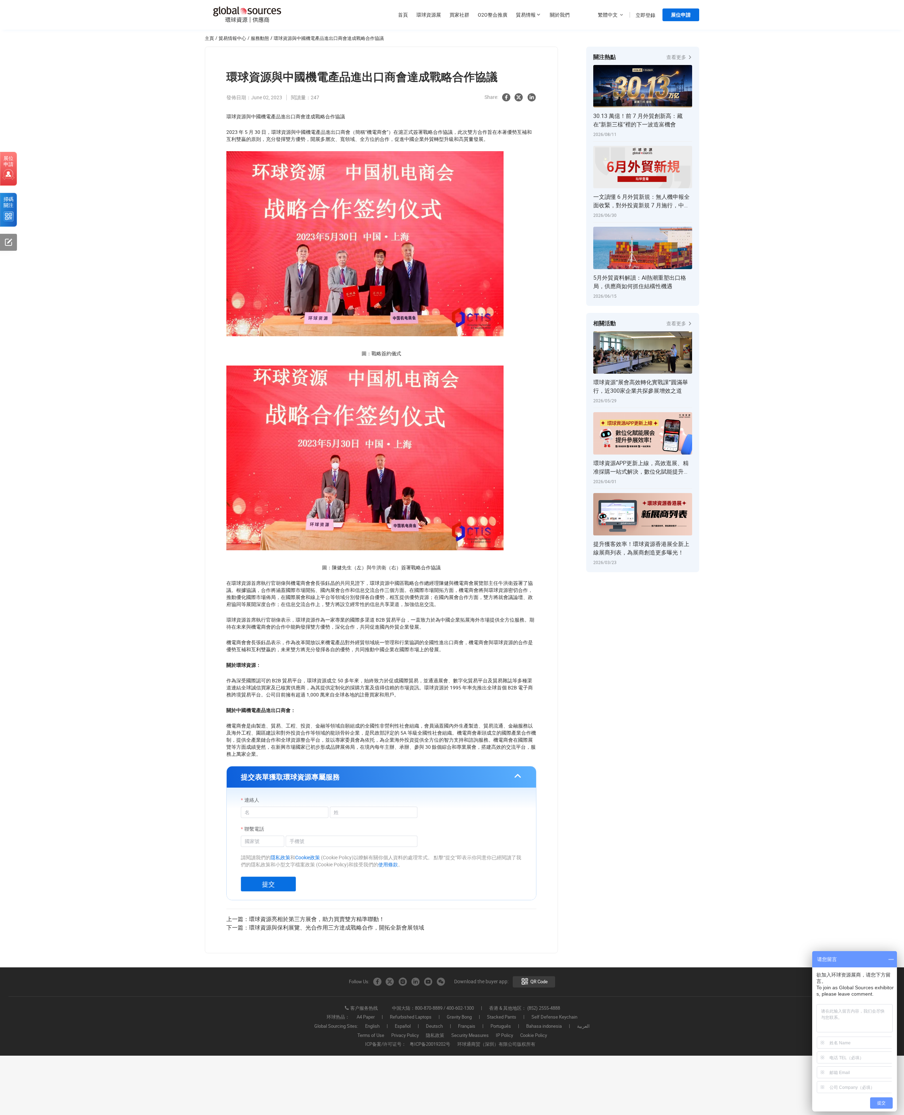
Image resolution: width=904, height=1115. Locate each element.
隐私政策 (435, 1035)
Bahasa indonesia (544, 1026)
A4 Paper (366, 1017)
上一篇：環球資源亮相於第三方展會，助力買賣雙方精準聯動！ (305, 919)
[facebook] (506, 97)
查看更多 (676, 57)
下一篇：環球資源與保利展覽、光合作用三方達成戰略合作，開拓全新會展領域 (325, 927)
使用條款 (388, 864)
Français (466, 1026)
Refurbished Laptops (411, 1017)
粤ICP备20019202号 (430, 1044)
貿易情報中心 (232, 38)
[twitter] (519, 97)
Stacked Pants (501, 1017)
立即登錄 (645, 15)
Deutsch (434, 1026)
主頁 (209, 38)
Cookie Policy (533, 1035)
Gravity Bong (459, 1017)
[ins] (403, 982)
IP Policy (504, 1035)
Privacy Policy (405, 1035)
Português (500, 1026)
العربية (583, 1026)
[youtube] (428, 982)
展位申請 (681, 15)
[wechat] (441, 982)
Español (403, 1026)
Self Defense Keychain (554, 1017)
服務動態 (260, 38)
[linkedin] (531, 97)
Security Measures (470, 1035)
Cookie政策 (307, 857)
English (372, 1026)
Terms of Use (370, 1035)
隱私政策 (280, 857)
